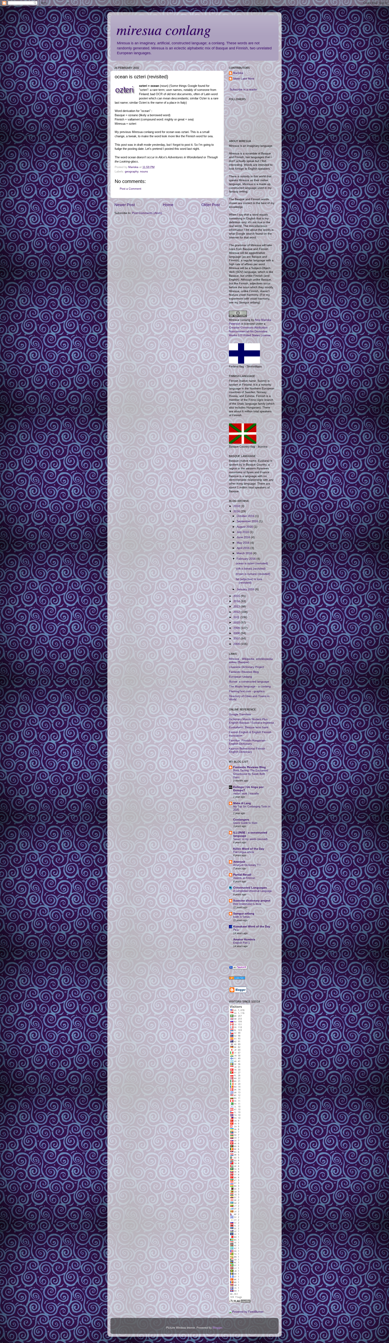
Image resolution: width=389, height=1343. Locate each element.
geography (131, 171)
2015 (237, 596)
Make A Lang (242, 803)
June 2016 (244, 537)
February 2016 (246, 558)
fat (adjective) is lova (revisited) (249, 581)
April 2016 (243, 548)
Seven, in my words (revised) (250, 839)
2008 (237, 633)
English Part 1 (241, 942)
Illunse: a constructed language (249, 681)
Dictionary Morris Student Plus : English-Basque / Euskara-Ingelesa (251, 721)
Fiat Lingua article (243, 852)
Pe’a (235, 929)
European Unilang (240, 676)
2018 (237, 506)
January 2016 (246, 589)
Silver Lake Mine (243, 78)
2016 (237, 511)
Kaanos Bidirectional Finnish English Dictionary (247, 750)
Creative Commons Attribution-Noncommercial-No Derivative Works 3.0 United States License (250, 331)
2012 (237, 612)
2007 (237, 638)
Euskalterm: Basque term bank (248, 727)
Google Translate (240, 714)
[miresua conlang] (238, 968)
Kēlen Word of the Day (248, 848)
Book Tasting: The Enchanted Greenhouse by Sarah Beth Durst (250, 774)
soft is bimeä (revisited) (251, 568)
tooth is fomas (241, 916)
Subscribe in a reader (243, 89)
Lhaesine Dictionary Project (246, 667)
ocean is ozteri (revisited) (252, 563)
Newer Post (124, 205)
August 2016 (245, 526)
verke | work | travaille (246, 793)
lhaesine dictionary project (251, 900)
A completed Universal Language (252, 890)
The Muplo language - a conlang (250, 686)
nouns (144, 171)
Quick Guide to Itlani (245, 822)
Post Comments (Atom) (147, 213)
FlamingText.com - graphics (247, 691)
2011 (236, 617)
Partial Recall (242, 874)
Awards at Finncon (244, 877)
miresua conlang (163, 29)
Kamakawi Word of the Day (251, 926)
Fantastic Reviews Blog (244, 671)
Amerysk (239, 861)
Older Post (210, 205)
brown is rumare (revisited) (253, 573)
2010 (237, 622)
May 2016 (243, 542)
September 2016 (248, 521)
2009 (237, 627)
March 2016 (245, 553)
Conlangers (241, 819)
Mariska (238, 72)
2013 (237, 606)
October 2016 (246, 516)
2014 (237, 601)
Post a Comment (130, 188)
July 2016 (243, 532)
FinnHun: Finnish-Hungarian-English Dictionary (247, 742)
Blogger (217, 1327)
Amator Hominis (244, 939)
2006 (237, 643)
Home (168, 205)
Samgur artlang (243, 913)
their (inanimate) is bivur (247, 903)
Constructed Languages (250, 887)
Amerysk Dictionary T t (246, 865)
